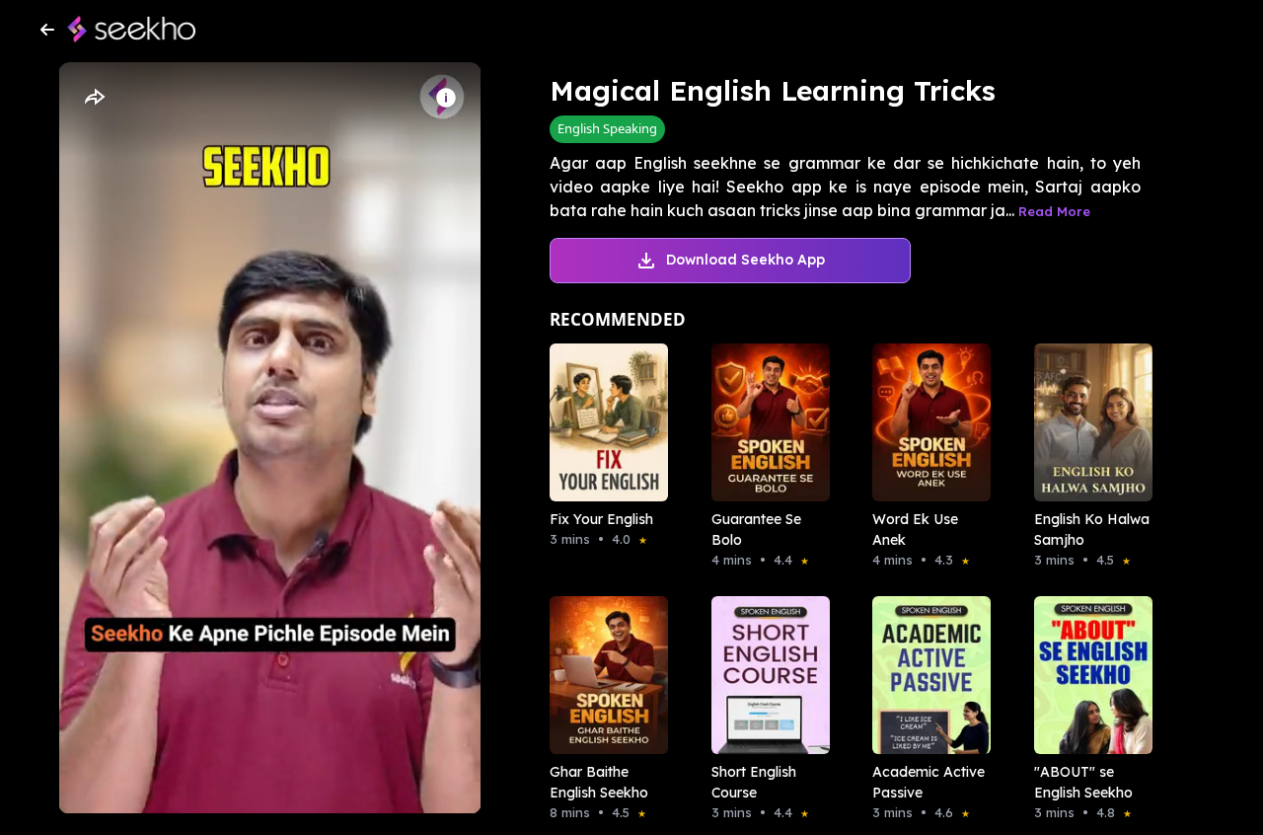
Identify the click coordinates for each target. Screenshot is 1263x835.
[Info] (446, 97)
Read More (1054, 211)
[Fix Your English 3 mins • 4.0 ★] (603, 422)
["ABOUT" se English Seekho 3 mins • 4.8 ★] (1087, 675)
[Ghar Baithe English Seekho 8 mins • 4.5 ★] (603, 675)
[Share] (93, 97)
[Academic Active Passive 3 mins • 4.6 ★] (925, 675)
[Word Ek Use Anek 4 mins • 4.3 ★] (925, 422)
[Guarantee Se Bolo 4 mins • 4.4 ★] (764, 422)
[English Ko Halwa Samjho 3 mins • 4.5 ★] (1087, 422)
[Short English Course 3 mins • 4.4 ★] (764, 675)
